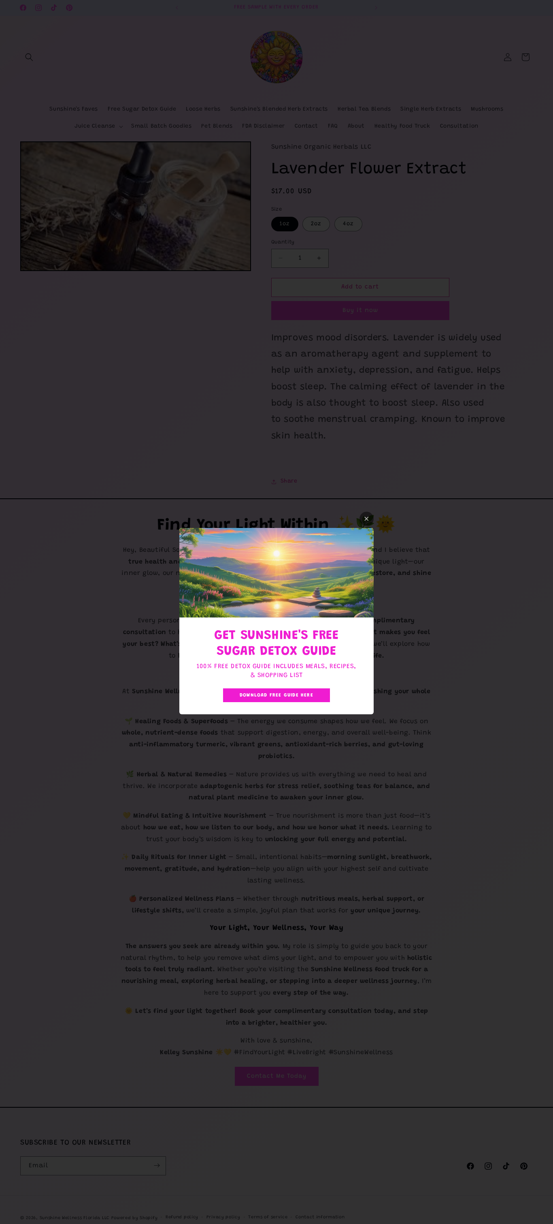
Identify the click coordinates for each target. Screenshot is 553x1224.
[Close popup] (366, 519)
